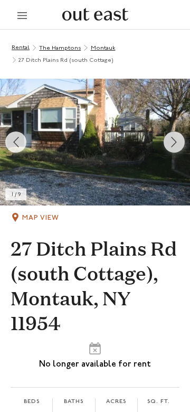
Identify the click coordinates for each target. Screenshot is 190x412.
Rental (21, 48)
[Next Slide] (174, 142)
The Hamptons (60, 48)
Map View (40, 217)
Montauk (103, 48)
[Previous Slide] (15, 142)
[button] (95, 142)
